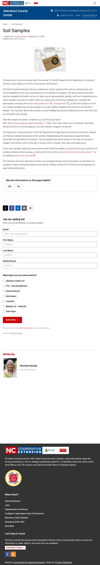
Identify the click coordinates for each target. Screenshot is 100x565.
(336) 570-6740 (66, 15)
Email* (6, 229)
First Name (8, 240)
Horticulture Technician (27, 370)
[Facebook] (7, 554)
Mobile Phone (9, 261)
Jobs (7, 505)
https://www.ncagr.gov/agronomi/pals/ (25, 123)
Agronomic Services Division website (74, 152)
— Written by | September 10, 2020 (23, 37)
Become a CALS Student (16, 517)
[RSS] (13, 554)
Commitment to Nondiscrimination (29, 562)
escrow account (25, 155)
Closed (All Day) (88, 15)
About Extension (12, 501)
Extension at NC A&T (15, 522)
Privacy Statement (63, 562)
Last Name (8, 250)
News (5, 24)
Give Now (9, 526)
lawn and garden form (39, 103)
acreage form (59, 103)
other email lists (25, 328)
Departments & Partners (16, 509)
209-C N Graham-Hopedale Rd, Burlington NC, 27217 (75, 11)
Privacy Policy (16, 333)
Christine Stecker (20, 37)
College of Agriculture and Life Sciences (24, 513)
